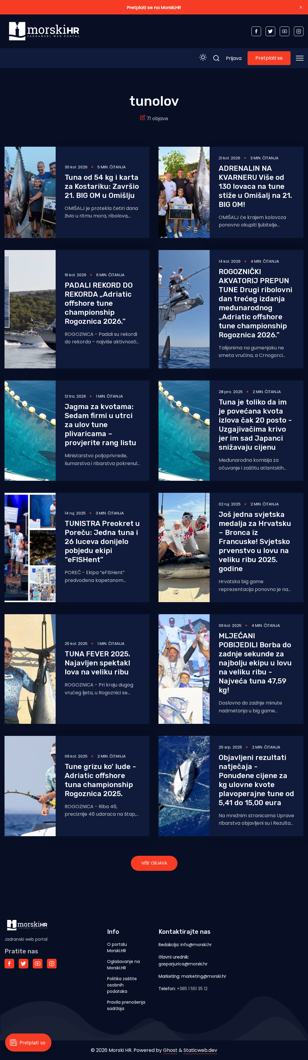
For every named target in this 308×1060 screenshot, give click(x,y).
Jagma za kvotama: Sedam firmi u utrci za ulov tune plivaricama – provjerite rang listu (100, 424)
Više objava (154, 863)
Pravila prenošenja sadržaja (126, 1005)
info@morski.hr (196, 945)
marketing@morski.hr (203, 976)
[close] (301, 7)
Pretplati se (269, 58)
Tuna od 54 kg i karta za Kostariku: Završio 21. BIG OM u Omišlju (102, 186)
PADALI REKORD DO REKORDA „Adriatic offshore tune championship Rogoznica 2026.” (99, 303)
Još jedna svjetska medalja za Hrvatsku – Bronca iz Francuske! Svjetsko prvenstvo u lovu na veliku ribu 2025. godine (255, 541)
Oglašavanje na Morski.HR (123, 964)
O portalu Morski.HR (117, 947)
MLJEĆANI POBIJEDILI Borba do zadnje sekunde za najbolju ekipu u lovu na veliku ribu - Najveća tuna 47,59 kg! (255, 663)
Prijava (234, 58)
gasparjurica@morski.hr (183, 964)
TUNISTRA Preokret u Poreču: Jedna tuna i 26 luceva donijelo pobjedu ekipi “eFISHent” (102, 541)
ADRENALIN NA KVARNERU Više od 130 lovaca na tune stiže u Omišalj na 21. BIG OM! (255, 186)
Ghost (170, 1050)
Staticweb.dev (200, 1050)
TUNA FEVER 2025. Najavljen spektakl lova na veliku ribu (97, 663)
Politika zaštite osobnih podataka (122, 985)
